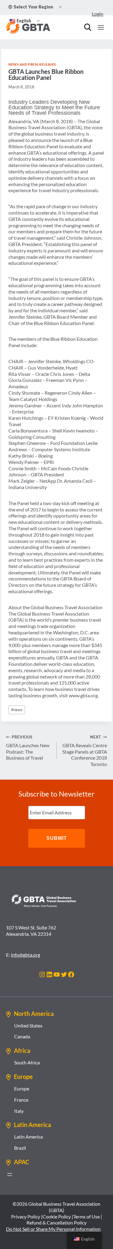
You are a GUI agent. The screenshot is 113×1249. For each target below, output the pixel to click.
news (17, 709)
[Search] (87, 27)
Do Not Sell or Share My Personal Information (53, 1229)
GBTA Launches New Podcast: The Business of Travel (27, 748)
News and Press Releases (32, 64)
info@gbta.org (25, 955)
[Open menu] (100, 27)
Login (97, 14)
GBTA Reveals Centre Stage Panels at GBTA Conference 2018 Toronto (84, 751)
